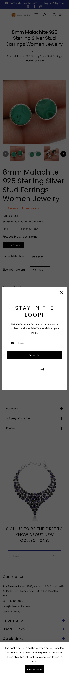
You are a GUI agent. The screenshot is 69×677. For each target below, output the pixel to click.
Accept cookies (34, 669)
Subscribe (34, 355)
